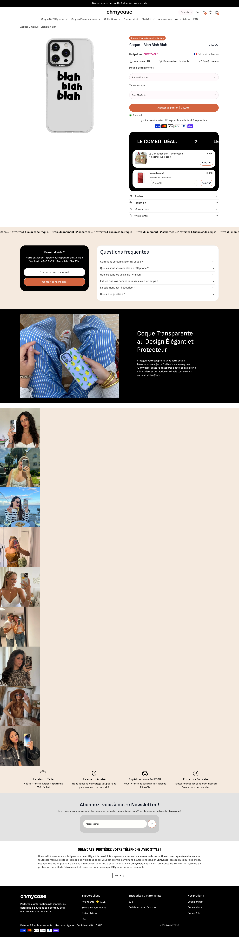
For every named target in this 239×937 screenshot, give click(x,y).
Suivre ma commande (94, 907)
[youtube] (42, 918)
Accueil (24, 26)
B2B (131, 901)
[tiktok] (35, 918)
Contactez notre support (54, 272)
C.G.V (99, 925)
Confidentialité (85, 925)
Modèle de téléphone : (161, 177)
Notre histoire (89, 913)
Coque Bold (194, 913)
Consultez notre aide (54, 281)
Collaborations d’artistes (142, 907)
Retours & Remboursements (36, 925)
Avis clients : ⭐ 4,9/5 (94, 902)
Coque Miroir (195, 907)
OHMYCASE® (151, 54)
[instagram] (29, 918)
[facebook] (22, 918)
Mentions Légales (64, 925)
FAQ (84, 919)
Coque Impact (195, 901)
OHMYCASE (173, 925)
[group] (20, 428)
